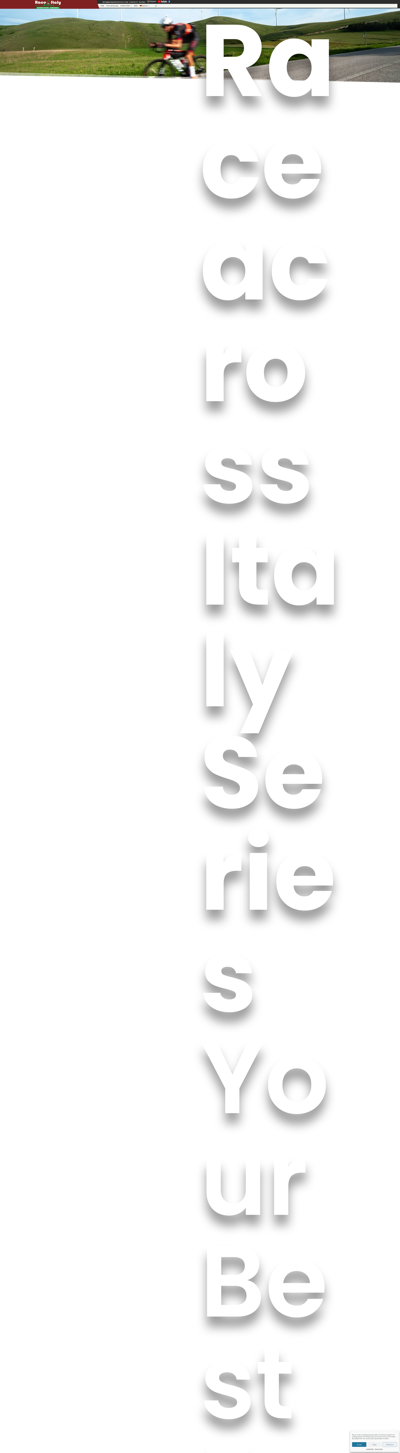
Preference (390, 1445)
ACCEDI (142, 2)
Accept (359, 1445)
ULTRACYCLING (125, 6)
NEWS (136, 6)
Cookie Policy (370, 1449)
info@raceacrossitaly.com (115, 2)
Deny (374, 1445)
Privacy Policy (379, 1449)
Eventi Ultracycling (112, 6)
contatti (133, 2)
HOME (102, 6)
